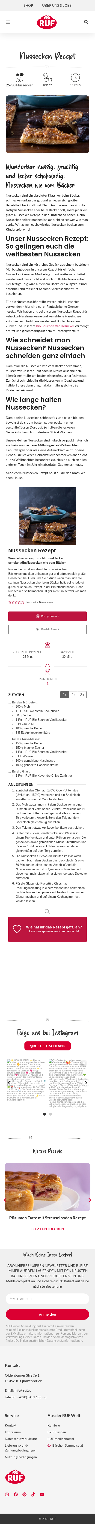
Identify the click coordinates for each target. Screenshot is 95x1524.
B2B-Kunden (57, 1432)
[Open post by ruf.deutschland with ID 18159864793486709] (68, 1083)
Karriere (54, 1425)
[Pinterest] (24, 1494)
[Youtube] (42, 1494)
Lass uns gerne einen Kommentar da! (54, 931)
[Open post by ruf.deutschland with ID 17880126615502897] (26, 1083)
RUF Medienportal (61, 1439)
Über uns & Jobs (56, 5)
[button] (8, 21)
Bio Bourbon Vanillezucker (55, 326)
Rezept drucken (49, 616)
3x (82, 695)
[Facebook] (16, 1494)
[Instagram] (7, 1494)
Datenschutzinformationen (64, 1340)
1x (65, 695)
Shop (28, 5)
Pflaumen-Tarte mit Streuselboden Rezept (47, 1217)
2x (73, 695)
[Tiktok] (33, 1494)
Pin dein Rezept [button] (50, 629)
